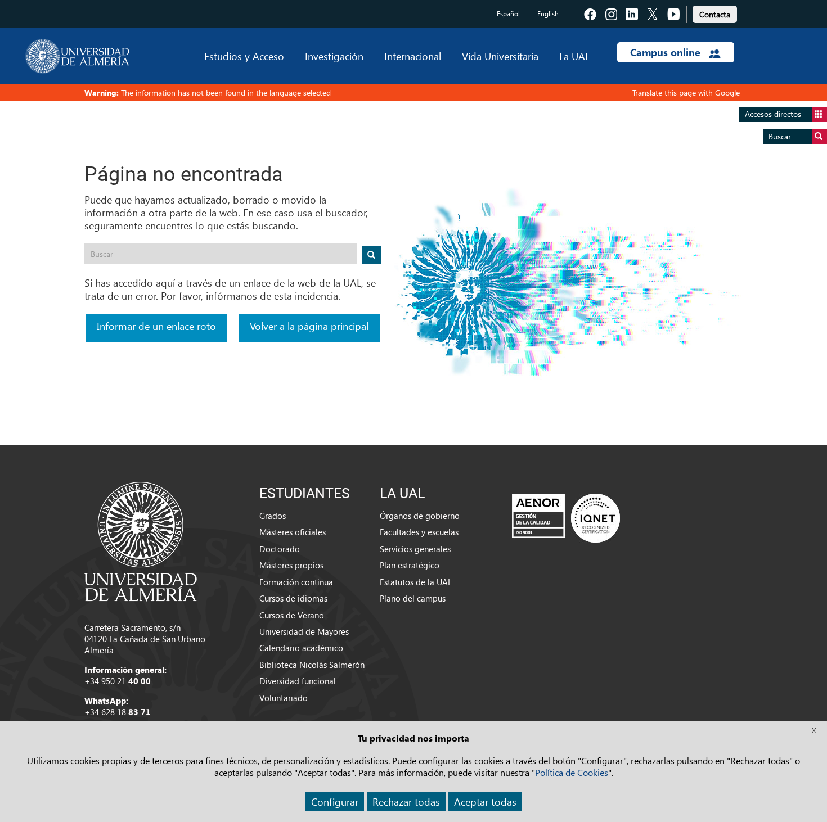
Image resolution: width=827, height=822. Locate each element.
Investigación (334, 56)
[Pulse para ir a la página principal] (77, 56)
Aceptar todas (485, 801)
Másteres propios (291, 565)
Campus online (666, 52)
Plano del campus (413, 598)
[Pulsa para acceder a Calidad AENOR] (566, 517)
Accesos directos (773, 114)
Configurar (334, 801)
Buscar (779, 136)
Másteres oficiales (292, 532)
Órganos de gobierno (420, 515)
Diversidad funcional (297, 680)
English (548, 14)
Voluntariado (283, 697)
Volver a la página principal (309, 326)
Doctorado (279, 548)
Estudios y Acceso (244, 56)
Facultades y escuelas (419, 532)
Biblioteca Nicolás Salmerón (312, 664)
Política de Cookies (571, 772)
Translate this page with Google (686, 92)
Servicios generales (415, 548)
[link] (715, 13)
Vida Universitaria (500, 56)
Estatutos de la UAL (416, 582)
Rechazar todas (406, 801)
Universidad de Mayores (304, 631)
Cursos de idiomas (293, 598)
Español (508, 14)
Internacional (412, 56)
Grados (272, 515)
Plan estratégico (409, 565)
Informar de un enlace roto (156, 326)
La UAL (574, 56)
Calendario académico (301, 647)
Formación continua (296, 582)
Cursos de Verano (291, 615)
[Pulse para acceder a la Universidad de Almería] (140, 540)
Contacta (714, 14)
